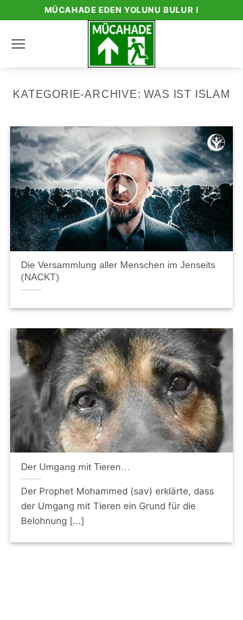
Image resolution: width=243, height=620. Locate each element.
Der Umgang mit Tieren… (75, 467)
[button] (18, 43)
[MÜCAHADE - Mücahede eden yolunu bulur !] (122, 44)
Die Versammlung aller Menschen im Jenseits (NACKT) (118, 271)
